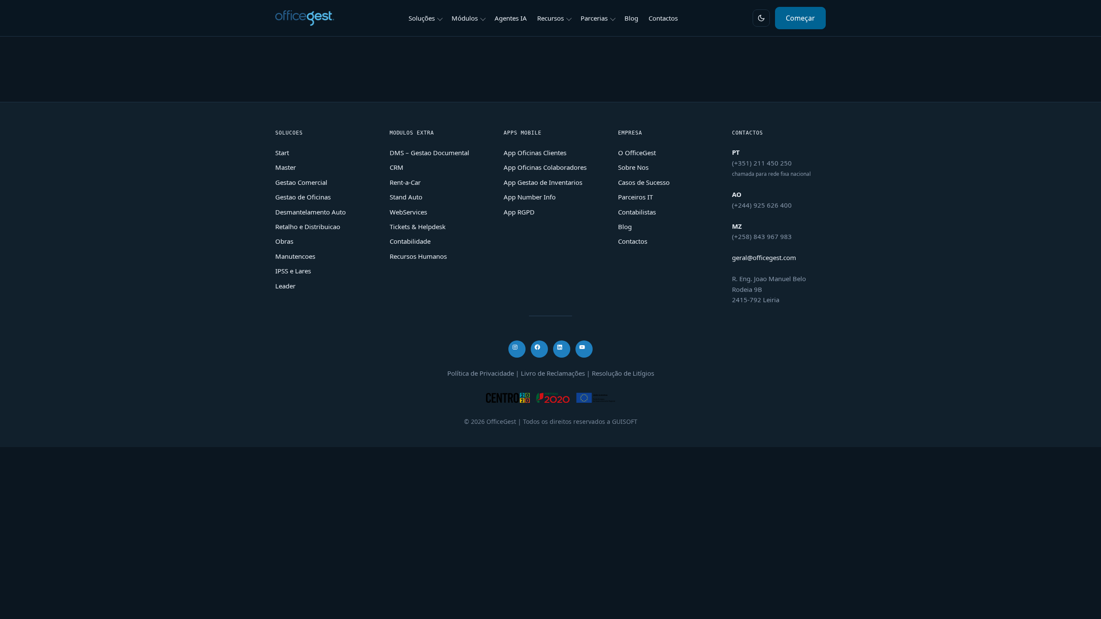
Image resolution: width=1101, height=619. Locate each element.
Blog (625, 226)
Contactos (632, 241)
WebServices (408, 212)
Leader (285, 286)
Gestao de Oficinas (303, 197)
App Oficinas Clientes (535, 152)
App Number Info (530, 197)
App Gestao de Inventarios (543, 182)
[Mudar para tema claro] (761, 18)
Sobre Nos (633, 167)
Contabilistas (637, 212)
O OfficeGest (637, 152)
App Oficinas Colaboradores (545, 167)
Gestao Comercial (301, 182)
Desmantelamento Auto (310, 212)
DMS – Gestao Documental (429, 152)
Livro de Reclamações (553, 373)
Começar (800, 18)
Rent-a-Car (405, 182)
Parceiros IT (635, 197)
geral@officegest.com (764, 257)
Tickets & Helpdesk (418, 226)
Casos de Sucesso (644, 182)
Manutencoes (295, 256)
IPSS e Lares (293, 271)
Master (285, 167)
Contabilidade (410, 241)
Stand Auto (406, 197)
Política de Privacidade (480, 373)
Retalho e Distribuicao (307, 226)
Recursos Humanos (418, 256)
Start (282, 152)
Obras (284, 241)
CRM (396, 167)
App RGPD (519, 212)
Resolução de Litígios (623, 373)
